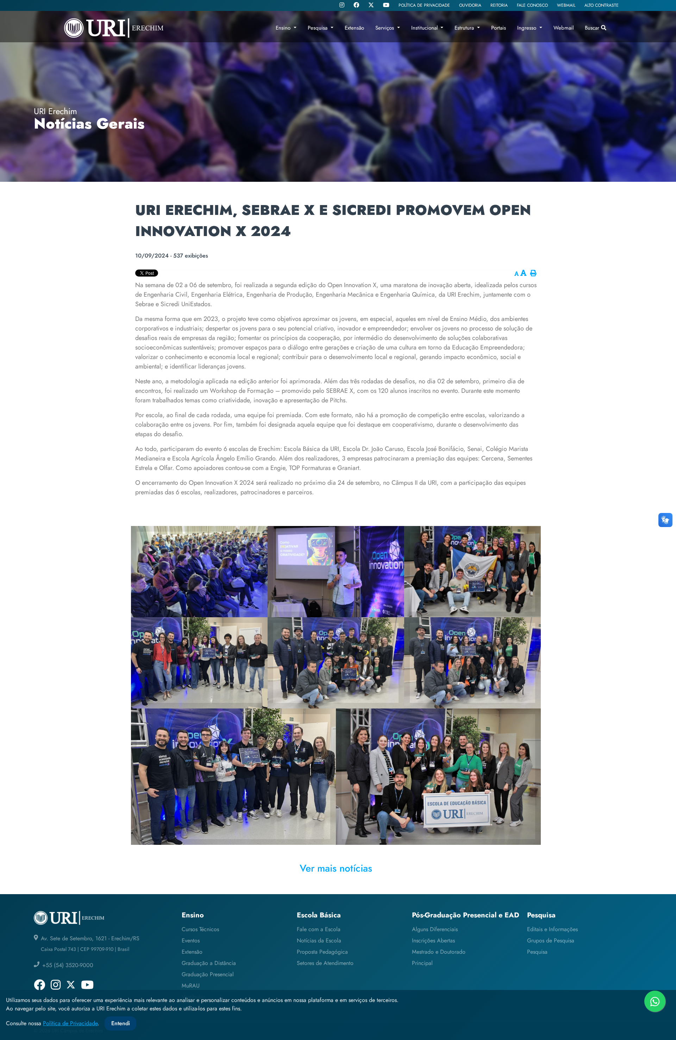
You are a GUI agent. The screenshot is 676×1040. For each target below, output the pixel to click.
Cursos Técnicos (200, 929)
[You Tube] (386, 5)
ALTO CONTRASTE (601, 5)
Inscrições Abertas (433, 940)
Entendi (120, 1023)
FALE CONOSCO (532, 5)
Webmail (563, 28)
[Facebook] (356, 5)
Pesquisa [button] (318, 28)
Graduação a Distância (209, 963)
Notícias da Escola (319, 940)
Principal (422, 963)
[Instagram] (341, 5)
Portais (498, 28)
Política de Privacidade (70, 1023)
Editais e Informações (552, 929)
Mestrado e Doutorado (438, 952)
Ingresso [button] (527, 28)
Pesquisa (537, 952)
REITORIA (499, 5)
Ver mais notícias (336, 868)
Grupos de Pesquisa (550, 940)
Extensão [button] (354, 28)
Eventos (191, 940)
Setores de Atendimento (325, 963)
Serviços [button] (385, 28)
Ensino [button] (284, 28)
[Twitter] (371, 5)
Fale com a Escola (318, 929)
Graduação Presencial (208, 974)
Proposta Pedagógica (322, 952)
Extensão (192, 952)
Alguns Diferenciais (435, 929)
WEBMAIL (566, 5)
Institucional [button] (425, 28)
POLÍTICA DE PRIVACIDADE (424, 5)
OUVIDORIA (470, 5)
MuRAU (191, 986)
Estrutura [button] (465, 28)
